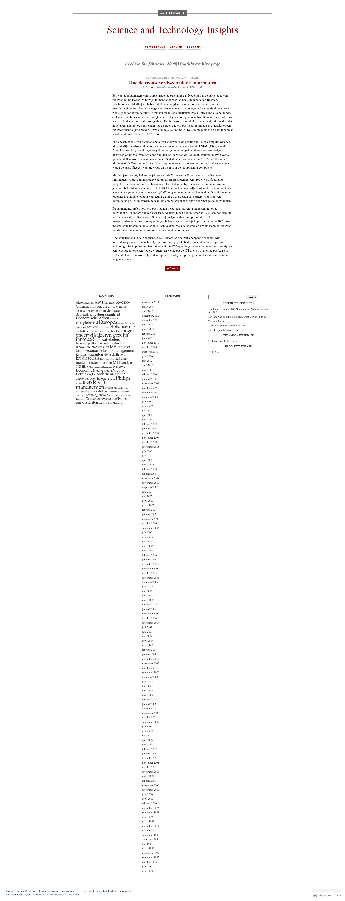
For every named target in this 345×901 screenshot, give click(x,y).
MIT (117, 362)
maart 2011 (148, 329)
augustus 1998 (150, 839)
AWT (99, 302)
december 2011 (150, 320)
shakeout (103, 391)
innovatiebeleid (107, 339)
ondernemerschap (111, 374)
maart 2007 (148, 505)
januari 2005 (149, 609)
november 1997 (150, 853)
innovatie (85, 338)
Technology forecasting (101, 398)
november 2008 (150, 437)
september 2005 (150, 577)
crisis (95, 310)
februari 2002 (149, 749)
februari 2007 (149, 509)
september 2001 (150, 771)
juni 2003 (147, 681)
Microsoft (105, 362)
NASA (90, 366)
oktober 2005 (149, 573)
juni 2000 (147, 794)
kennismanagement (118, 350)
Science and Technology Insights (172, 29)
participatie (191, 78)
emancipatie (154, 78)
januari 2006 (149, 559)
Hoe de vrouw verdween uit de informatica (172, 82)
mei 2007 (147, 496)
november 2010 (150, 342)
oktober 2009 (149, 388)
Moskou (126, 362)
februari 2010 (149, 374)
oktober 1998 (149, 830)
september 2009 (150, 392)
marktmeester (87, 362)
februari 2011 (149, 333)
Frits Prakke (155, 47)
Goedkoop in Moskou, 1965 (223, 330)
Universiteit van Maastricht (110, 402)
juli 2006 (147, 532)
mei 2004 (147, 636)
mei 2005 (147, 591)
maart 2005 (148, 600)
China (81, 306)
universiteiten (87, 402)
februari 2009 (149, 424)
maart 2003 (148, 695)
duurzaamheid (108, 314)
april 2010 (147, 365)
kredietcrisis (88, 357)
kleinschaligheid (114, 354)
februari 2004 (149, 649)
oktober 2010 (149, 347)
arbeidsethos (88, 302)
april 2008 (147, 460)
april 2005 (147, 595)
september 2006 (150, 528)
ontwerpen (82, 378)
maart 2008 (148, 464)
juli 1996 (147, 866)
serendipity (92, 391)
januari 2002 (149, 753)
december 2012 (150, 315)
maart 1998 (148, 848)
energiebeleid (87, 322)
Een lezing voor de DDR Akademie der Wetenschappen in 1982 (238, 310)
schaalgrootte (81, 391)
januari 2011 (149, 338)
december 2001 (150, 758)
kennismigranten (89, 354)
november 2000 (150, 785)
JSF (113, 346)
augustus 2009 (150, 397)
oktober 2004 (149, 618)
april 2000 (147, 798)
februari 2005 (149, 604)
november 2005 (150, 568)
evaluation (80, 327)
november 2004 (150, 613)
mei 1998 (147, 844)
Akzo (79, 302)
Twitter (122, 398)
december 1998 (150, 826)
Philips (123, 377)
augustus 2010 (150, 351)
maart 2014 (148, 306)
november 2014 (150, 302)
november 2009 (150, 383)
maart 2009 (148, 419)
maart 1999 (148, 821)
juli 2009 (147, 401)
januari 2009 (149, 428)
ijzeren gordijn (112, 334)
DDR (102, 310)
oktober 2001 (149, 767)
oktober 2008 (149, 442)
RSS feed (193, 47)
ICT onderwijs (172, 78)
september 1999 (150, 812)
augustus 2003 (150, 677)
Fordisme (91, 326)
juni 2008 (147, 455)
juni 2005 (147, 586)
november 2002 (150, 713)
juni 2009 (147, 406)
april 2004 (147, 640)
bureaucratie (112, 302)
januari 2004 (149, 654)
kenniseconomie (89, 350)
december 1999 (150, 808)
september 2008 (150, 446)
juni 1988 (147, 871)
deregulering (86, 314)
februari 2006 (149, 555)
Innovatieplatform (87, 343)
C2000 (125, 302)
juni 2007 (147, 491)
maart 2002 (148, 744)
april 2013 (147, 311)
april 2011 (147, 324)
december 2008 (150, 433)
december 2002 (150, 708)
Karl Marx (124, 346)
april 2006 (147, 546)
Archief (176, 47)
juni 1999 (147, 817)
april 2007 (147, 500)
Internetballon (99, 346)
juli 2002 (147, 726)
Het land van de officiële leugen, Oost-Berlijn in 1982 (237, 316)
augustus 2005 (150, 582)
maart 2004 (148, 645)
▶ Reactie (172, 268)
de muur (113, 310)
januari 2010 (149, 379)
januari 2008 (149, 473)
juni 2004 (147, 631)
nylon (92, 374)
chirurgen (90, 306)
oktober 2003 (149, 668)
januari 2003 (149, 704)
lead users (121, 358)
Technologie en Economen (120, 395)
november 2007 (150, 478)
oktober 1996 (149, 862)
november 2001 (150, 762)
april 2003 (147, 690)
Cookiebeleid (74, 894)
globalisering (122, 326)
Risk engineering (121, 388)
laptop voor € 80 (107, 358)
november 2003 (150, 663)
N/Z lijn (81, 366)
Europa (107, 321)
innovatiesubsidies (112, 343)
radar (109, 387)
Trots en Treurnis (217, 321)
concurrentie (105, 306)
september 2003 (150, 672)
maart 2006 (148, 550)
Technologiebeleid (96, 394)
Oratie (112, 378)
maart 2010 (148, 370)
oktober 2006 (149, 523)
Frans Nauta (103, 327)
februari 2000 (149, 803)
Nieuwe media (102, 370)
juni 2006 (147, 537)
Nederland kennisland (103, 366)
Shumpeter (114, 391)
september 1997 (150, 857)
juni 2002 (147, 731)
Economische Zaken (92, 318)
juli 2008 (147, 451)
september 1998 (150, 835)
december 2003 (150, 659)
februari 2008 (149, 469)
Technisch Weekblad (155, 87)
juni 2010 (147, 356)
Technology (81, 398)
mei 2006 (147, 541)
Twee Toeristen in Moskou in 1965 (227, 325)
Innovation (83, 346)
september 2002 (150, 722)
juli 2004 (147, 627)
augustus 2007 (150, 487)
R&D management (91, 384)
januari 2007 (149, 514)
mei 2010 (147, 360)
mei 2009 (147, 410)
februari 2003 (149, 699)
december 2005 (150, 564)
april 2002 (147, 740)
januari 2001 (149, 780)
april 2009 (147, 415)
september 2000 (150, 789)
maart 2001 (148, 776)
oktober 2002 (149, 717)
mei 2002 (147, 735)
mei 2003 (147, 686)
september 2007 (150, 482)
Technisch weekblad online (223, 341)
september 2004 (150, 622)
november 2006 (150, 519)
